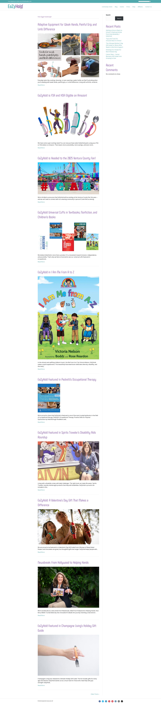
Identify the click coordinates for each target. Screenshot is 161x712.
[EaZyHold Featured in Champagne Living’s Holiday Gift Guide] (68, 655)
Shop (133, 7)
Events (122, 7)
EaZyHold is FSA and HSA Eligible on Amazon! (62, 95)
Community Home (107, 7)
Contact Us (148, 7)
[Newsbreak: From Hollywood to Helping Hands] (68, 587)
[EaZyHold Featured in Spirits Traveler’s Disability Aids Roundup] (68, 461)
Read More (41, 85)
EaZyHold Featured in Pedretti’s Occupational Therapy (67, 379)
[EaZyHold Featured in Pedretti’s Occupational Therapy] (49, 398)
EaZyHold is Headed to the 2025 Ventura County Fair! (67, 158)
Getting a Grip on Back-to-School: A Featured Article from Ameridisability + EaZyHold (114, 33)
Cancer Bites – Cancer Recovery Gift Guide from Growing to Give (114, 56)
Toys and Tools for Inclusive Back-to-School (113, 40)
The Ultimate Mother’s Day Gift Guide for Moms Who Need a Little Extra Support (114, 45)
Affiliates (140, 7)
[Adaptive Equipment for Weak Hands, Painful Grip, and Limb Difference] (68, 55)
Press (128, 7)
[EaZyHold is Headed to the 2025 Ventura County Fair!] (68, 178)
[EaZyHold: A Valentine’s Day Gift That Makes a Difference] (68, 527)
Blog (116, 7)
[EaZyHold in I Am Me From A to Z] (68, 318)
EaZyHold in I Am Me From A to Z (56, 272)
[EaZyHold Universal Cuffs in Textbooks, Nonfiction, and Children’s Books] (68, 237)
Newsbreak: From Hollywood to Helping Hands (63, 562)
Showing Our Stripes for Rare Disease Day (113, 51)
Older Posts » (95, 694)
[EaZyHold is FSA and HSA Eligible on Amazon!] (68, 120)
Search (108, 15)
